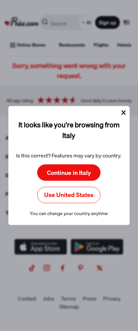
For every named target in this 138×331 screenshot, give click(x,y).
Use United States (68, 195)
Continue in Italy (69, 172)
